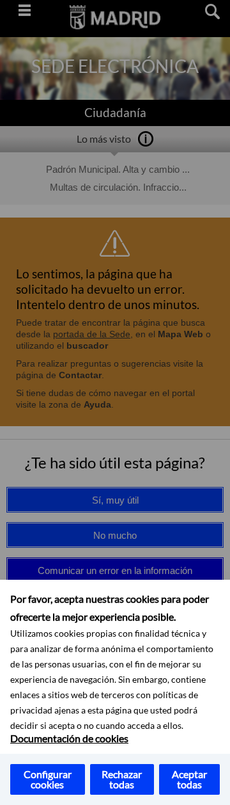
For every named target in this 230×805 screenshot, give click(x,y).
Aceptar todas (189, 779)
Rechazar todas (122, 779)
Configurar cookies (48, 779)
